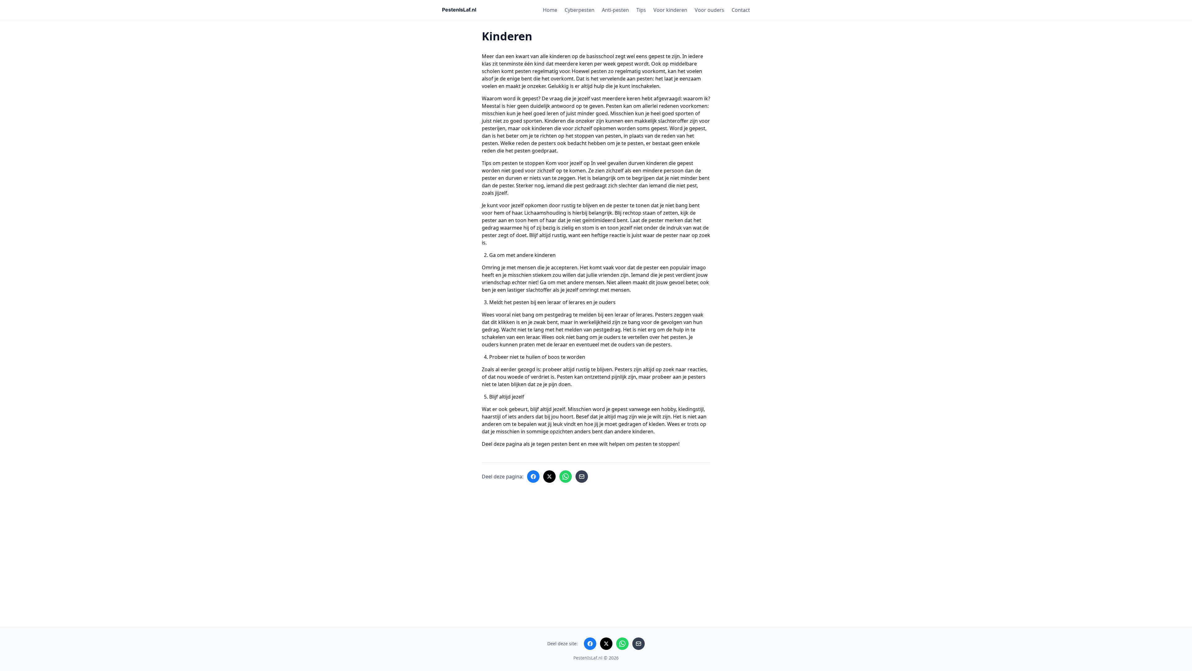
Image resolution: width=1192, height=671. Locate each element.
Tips (641, 10)
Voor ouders (709, 10)
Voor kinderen (670, 10)
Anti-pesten (615, 10)
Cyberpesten (579, 10)
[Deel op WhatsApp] (565, 476)
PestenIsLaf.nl (588, 658)
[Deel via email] (582, 476)
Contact (741, 10)
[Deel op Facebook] (533, 476)
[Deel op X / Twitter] (549, 476)
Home (550, 10)
